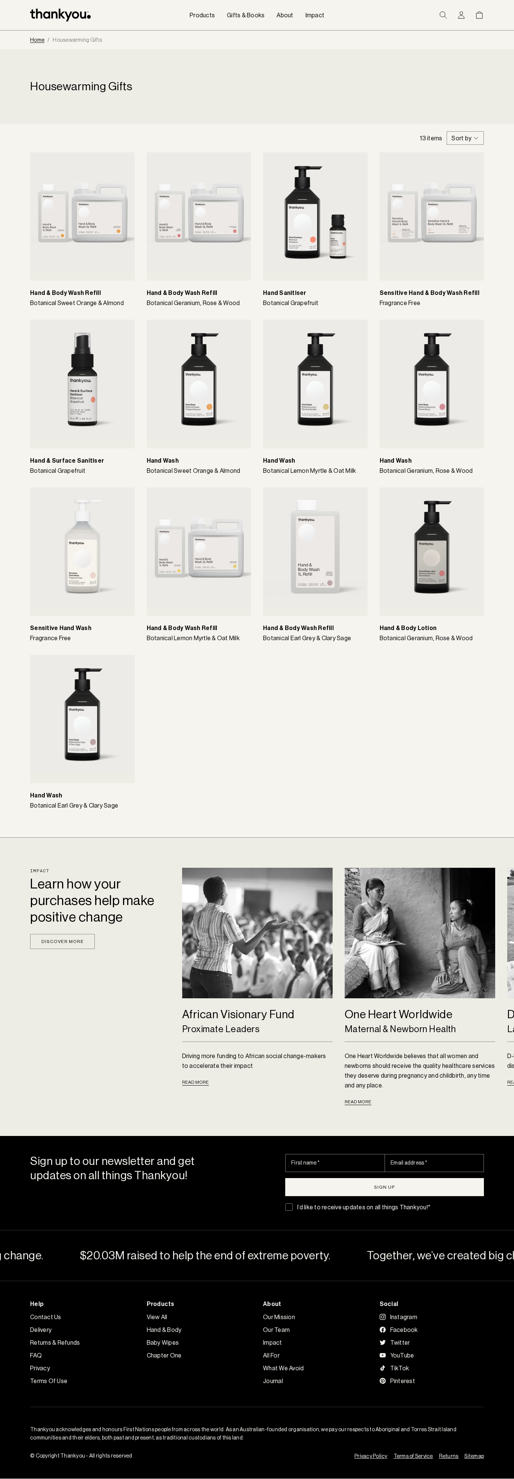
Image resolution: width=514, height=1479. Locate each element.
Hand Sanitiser (284, 292)
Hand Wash (163, 460)
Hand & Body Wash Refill (65, 292)
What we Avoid (283, 1368)
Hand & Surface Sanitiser (67, 460)
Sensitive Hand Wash (60, 628)
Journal (273, 1380)
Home (37, 40)
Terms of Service (413, 1456)
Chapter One (164, 1355)
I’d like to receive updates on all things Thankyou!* (363, 1207)
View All (157, 1316)
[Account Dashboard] (461, 15)
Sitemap (474, 1456)
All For (271, 1355)
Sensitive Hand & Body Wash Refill (429, 292)
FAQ (36, 1355)
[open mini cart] (479, 15)
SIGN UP (384, 1186)
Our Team (276, 1329)
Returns (449, 1456)
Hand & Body (164, 1329)
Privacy (40, 1368)
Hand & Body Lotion (408, 628)
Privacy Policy (371, 1456)
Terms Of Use (48, 1380)
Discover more (62, 941)
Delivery (41, 1329)
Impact (272, 1342)
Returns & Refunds (55, 1342)
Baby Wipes (163, 1342)
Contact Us (45, 1316)
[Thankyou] (60, 15)
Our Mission (279, 1316)
